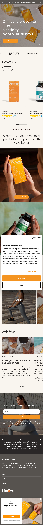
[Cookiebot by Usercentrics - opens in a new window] (31, 238)
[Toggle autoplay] (39, 44)
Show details (32, 272)
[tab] (9, 61)
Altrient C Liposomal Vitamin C (13, 113)
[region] (21, 25)
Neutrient (33, 111)
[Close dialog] (41, 499)
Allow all (21, 278)
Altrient (5, 111)
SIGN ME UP (11, 516)
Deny (21, 285)
